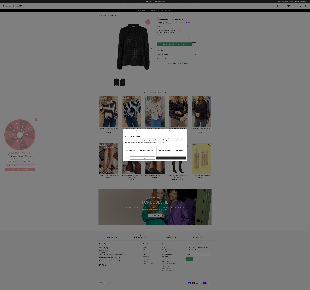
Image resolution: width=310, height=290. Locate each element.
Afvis (127, 158)
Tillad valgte (142, 158)
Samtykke (138, 130)
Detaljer (171, 131)
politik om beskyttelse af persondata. (154, 142)
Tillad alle (171, 158)
